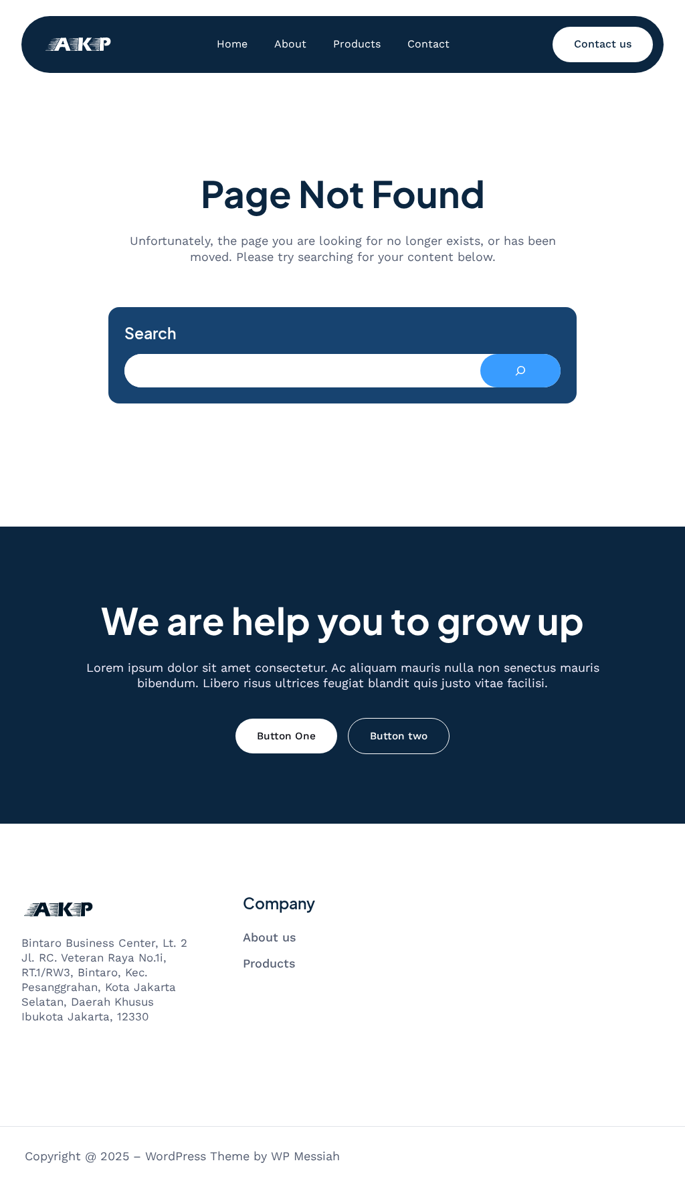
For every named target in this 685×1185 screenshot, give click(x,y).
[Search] (520, 370)
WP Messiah (305, 1156)
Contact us (602, 43)
